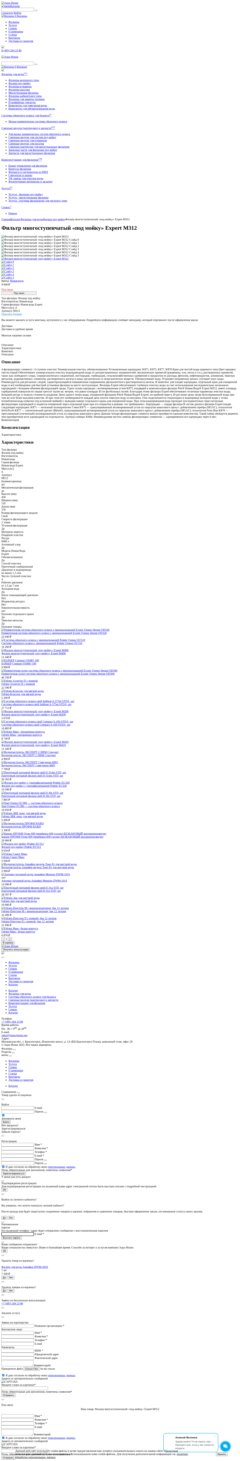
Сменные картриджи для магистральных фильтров (38, 146)
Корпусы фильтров (19, 168)
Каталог (15, 6)
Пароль (39, 1111)
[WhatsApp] (2, 70)
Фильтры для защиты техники (26, 99)
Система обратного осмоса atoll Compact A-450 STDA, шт (35, 724)
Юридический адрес (47, 1354)
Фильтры (13, 22)
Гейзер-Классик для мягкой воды (21, 694)
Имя (38, 1144)
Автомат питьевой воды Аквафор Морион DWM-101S (34, 880)
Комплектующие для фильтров (21, 159)
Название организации (49, 1325)
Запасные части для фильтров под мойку (32, 149)
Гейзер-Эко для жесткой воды (19, 901)
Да (4, 1217)
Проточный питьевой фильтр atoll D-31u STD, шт (31, 890)
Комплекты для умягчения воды (27, 105)
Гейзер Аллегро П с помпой (18, 683)
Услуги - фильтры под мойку (25, 194)
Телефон (41, 1151)
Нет (11, 1217)
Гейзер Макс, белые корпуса (18, 931)
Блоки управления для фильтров (27, 165)
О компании (15, 31)
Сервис (12, 28)
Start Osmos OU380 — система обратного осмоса (30, 806)
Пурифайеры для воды (22, 102)
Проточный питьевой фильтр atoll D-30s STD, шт (30, 796)
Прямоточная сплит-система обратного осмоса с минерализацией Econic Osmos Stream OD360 (58, 673)
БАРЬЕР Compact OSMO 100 (18, 663)
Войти (17, 12)
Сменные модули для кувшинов (27, 140)
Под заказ (19, 293)
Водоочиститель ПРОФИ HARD (21, 826)
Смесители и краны (20, 175)
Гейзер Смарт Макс (13, 857)
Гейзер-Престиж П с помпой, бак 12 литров (27, 921)
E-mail (38, 1107)
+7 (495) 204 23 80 (12, 1021)
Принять (221, 1454)
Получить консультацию (16, 949)
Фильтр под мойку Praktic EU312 (21, 846)
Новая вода (17, 280)
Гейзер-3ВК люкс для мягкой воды (22, 816)
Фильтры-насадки (19, 89)
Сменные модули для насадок (26, 143)
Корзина (21, 16)
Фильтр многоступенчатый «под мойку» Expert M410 (33, 745)
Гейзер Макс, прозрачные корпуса (21, 734)
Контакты (14, 37)
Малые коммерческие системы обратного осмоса (37, 121)
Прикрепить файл (12, 1368)
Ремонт (12, 213)
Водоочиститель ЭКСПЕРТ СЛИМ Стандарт (28, 755)
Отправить (8, 1395)
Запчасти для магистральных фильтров (31, 153)
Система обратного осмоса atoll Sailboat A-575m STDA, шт (36, 704)
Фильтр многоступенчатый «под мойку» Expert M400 (33, 653)
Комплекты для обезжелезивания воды (31, 108)
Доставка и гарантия (20, 41)
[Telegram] (2, 47)
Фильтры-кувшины (20, 86)
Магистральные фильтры (23, 92)
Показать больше (11, 314)
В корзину (8, 942)
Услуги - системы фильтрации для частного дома (37, 200)
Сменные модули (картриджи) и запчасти (28, 128)
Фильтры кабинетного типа (25, 96)
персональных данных (61, 1166)
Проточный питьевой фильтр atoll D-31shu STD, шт (32, 775)
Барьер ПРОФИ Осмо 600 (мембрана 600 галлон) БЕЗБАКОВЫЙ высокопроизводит (52, 836)
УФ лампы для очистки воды (25, 178)
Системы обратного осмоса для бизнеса (26, 115)
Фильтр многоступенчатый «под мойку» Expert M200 (33, 714)
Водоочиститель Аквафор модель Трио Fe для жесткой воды (37, 867)
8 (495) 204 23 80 (11, 50)
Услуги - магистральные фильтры (28, 197)
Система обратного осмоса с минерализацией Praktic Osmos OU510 (41, 643)
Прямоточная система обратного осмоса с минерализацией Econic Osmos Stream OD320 (54, 633)
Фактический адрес (46, 1357)
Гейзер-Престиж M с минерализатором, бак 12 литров (33, 911)
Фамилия (41, 1148)
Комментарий (42, 1365)
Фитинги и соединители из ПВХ (28, 172)
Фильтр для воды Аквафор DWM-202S (24, 1266)
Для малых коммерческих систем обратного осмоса (39, 134)
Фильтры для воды (14, 74)
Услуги (12, 25)
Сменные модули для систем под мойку (32, 137)
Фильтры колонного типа (23, 80)
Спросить (7, 12)
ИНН (39, 1350)
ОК (4, 1190)
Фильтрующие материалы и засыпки (30, 181)
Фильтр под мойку (19, 83)
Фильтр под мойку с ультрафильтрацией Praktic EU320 (34, 785)
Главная (6, 219)
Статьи (12, 34)
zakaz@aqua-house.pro (14, 1035)
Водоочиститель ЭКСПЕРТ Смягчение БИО (28, 765)
